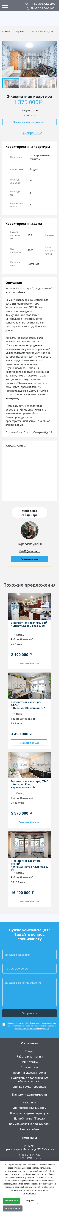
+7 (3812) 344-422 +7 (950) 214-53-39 (29, 1156)
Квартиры (19, 31)
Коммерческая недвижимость (29, 1124)
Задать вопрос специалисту (29, 122)
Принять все (11, 1200)
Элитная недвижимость (29, 1108)
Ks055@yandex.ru (29, 551)
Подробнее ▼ (29, 1193)
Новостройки (29, 1129)
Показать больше (29, 663)
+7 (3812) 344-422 (43, 4)
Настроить (30, 1200)
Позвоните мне (29, 559)
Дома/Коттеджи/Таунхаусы (29, 1113)
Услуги (29, 1051)
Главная (6, 31)
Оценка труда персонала (29, 1086)
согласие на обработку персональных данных (34, 1023)
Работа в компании (29, 1056)
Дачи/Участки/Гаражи (29, 1118)
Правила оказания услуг (29, 1072)
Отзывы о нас (29, 1067)
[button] (53, 44)
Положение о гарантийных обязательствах (29, 1079)
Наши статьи (30, 1062)
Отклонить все (12, 1208)
